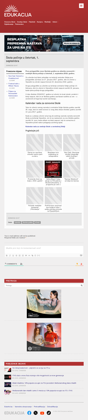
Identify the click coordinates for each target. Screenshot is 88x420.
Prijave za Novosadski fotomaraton (13, 93)
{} (35, 255)
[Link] (32, 255)
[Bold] (6, 255)
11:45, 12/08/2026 (19, 393)
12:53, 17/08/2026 (19, 370)
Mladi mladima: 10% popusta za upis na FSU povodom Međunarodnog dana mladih (44, 383)
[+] (38, 255)
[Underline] (13, 255)
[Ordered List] (19, 255)
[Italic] (10, 255)
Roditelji (48, 22)
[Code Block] (29, 255)
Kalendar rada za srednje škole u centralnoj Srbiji (45, 126)
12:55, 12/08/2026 (19, 385)
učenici (37, 222)
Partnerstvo (19, 24)
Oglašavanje (8, 24)
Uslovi (55, 22)
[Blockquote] (26, 255)
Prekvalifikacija (39, 407)
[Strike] (16, 255)
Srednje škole (22, 22)
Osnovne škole (9, 22)
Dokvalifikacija (52, 407)
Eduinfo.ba (8, 407)
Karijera (40, 22)
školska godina (28, 222)
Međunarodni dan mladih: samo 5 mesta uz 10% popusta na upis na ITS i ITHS (42, 390)
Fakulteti (32, 22)
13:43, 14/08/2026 (19, 378)
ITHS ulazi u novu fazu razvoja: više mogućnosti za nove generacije (38, 375)
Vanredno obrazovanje (23, 407)
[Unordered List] (22, 255)
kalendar (18, 222)
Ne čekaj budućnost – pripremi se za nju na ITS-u (31, 368)
